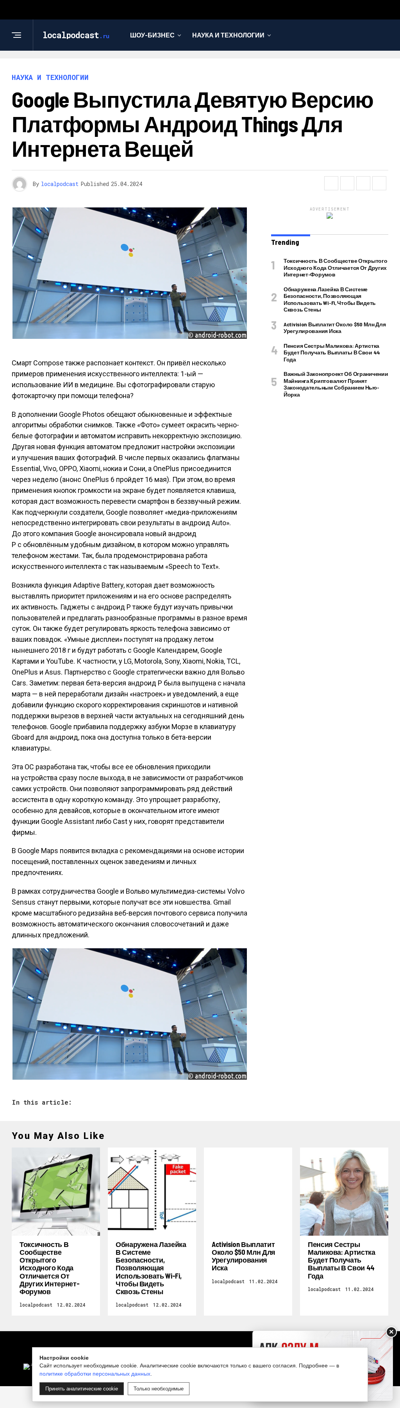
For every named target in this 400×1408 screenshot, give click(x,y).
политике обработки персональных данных (94, 1374)
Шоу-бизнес (152, 35)
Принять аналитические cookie (81, 1389)
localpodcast (60, 184)
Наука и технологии (228, 35)
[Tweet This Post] (347, 183)
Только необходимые (159, 1389)
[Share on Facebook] (331, 183)
